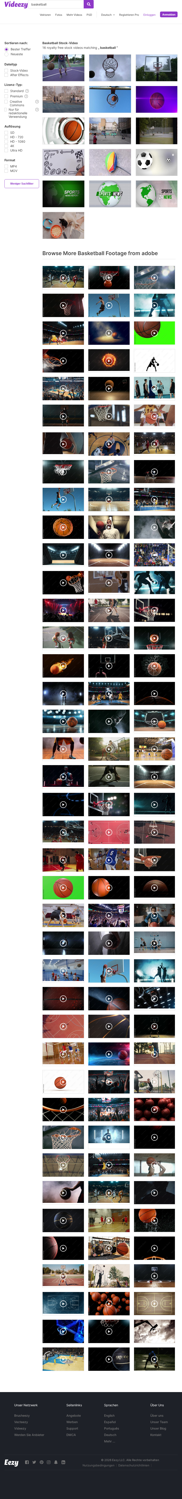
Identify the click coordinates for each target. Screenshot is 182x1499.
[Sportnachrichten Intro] (110, 193)
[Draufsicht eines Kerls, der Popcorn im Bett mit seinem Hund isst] (63, 225)
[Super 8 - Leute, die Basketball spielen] (157, 130)
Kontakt (155, 1435)
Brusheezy (22, 1415)
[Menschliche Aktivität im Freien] (110, 130)
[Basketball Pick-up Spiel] (63, 99)
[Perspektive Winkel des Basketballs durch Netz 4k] (110, 67)
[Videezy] (16, 4)
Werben (72, 1422)
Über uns (157, 1415)
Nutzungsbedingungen (99, 1465)
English (109, 1415)
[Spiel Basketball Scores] (110, 99)
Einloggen (149, 14)
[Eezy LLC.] (11, 1462)
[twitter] (34, 1462)
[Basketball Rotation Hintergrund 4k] (157, 99)
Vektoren (45, 14)
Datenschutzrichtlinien (133, 1465)
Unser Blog (158, 1428)
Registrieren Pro (129, 14)
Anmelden (168, 14)
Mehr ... (109, 1441)
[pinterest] (41, 1462)
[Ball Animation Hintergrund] (157, 162)
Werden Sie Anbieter (29, 1435)
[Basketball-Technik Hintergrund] (63, 130)
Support (72, 1428)
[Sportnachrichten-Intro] (157, 193)
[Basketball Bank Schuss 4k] (157, 67)
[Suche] (89, 4)
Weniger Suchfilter (22, 183)
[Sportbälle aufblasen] (110, 162)
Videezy (20, 1428)
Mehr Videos (74, 14)
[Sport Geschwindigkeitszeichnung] (63, 162)
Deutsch (110, 1435)
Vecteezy (21, 1422)
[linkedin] (63, 1462)
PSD (89, 14)
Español (110, 1422)
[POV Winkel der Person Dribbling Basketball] (63, 67)
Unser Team (159, 1422)
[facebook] (27, 1462)
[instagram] (48, 1462)
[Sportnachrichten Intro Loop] (63, 193)
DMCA (71, 1435)
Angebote (73, 1415)
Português (111, 1428)
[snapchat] (56, 1462)
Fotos (58, 14)
